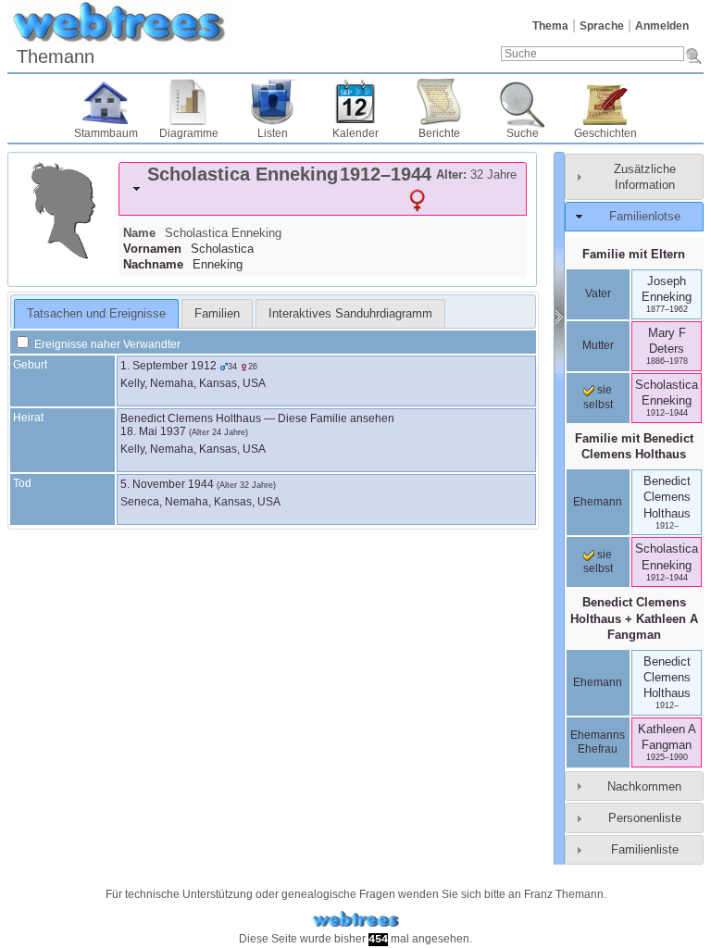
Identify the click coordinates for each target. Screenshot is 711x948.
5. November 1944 (167, 484)
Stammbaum (106, 133)
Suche (522, 133)
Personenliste (644, 818)
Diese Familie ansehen (336, 418)
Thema (550, 25)
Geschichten (605, 133)
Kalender (355, 133)
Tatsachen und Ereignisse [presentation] (96, 313)
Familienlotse (644, 216)
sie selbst (598, 397)
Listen (272, 133)
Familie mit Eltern (633, 254)
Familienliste (645, 849)
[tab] (322, 189)
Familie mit (634, 446)
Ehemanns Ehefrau (597, 742)
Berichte (439, 133)
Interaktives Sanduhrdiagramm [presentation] (350, 313)
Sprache (602, 25)
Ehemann (597, 501)
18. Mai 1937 (153, 431)
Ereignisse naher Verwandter (106, 344)
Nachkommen (644, 786)
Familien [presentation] (217, 313)
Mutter (598, 345)
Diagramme (188, 133)
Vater (598, 293)
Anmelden (662, 25)
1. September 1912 (168, 365)
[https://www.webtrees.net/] (355, 919)
